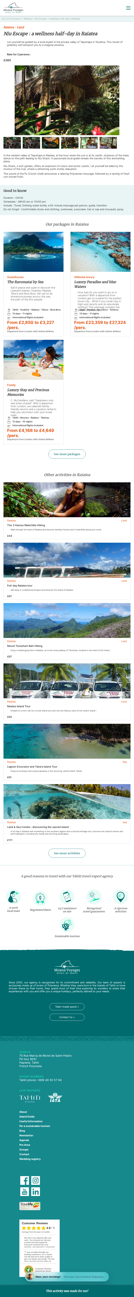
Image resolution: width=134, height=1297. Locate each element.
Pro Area (24, 1144)
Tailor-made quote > (67, 1006)
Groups (23, 1149)
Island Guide (27, 1116)
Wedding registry (30, 1158)
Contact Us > (67, 1017)
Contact (24, 1154)
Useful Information (31, 1121)
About (23, 1111)
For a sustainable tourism (34, 1125)
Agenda (24, 1140)
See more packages (67, 454)
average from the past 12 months (36, 1232)
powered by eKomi (43, 1270)
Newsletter (26, 1135)
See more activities (67, 853)
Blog (22, 1130)
